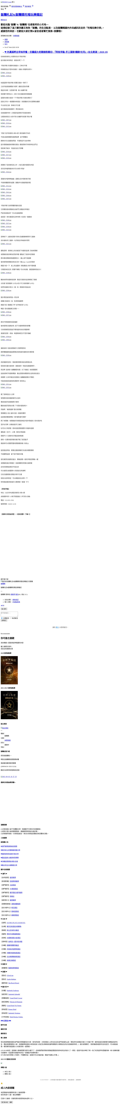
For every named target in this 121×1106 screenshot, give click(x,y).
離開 (11, 1102)
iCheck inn (10, 975)
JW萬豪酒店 (14, 889)
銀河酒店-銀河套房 (16, 892)
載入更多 (4, 609)
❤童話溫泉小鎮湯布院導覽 (10, 857)
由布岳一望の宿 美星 (15, 941)
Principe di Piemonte (16, 1002)
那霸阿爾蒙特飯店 (13, 945)
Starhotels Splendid (14, 994)
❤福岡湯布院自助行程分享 (10, 854)
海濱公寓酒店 (11, 960)
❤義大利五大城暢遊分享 (9, 865)
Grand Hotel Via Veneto (14, 1005)
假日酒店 (14, 907)
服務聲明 (78, 1079)
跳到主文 (4, 20)
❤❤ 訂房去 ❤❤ (6, 1021)
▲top (2, 605)
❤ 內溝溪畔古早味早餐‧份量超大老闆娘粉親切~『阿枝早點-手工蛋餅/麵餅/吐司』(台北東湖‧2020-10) (56, 52)
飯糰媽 (3, 584)
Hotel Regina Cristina (16, 1017)
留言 (17, 594)
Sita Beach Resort (13, 983)
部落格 (7, 42)
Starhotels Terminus (14, 1013)
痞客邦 (13, 594)
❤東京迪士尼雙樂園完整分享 (10, 850)
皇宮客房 (13, 877)
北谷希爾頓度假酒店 (13, 956)
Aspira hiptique (11, 979)
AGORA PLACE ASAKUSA (16, 923)
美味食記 (15, 600)
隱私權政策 (71, 1079)
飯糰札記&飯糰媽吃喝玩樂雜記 (22, 14)
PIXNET (46, 1079)
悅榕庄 (12, 896)
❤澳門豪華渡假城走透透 (9, 846)
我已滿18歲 (5, 1102)
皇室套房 (13, 900)
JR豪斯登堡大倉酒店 (14, 938)
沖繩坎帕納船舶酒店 (13, 953)
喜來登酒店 (15, 911)
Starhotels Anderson (13, 990)
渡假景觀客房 (15, 904)
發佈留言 (4, 620)
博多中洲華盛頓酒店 (13, 934)
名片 (6, 44)
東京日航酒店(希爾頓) (14, 926)
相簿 (6, 39)
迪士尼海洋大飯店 (13, 930)
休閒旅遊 (16, 36)
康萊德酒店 (15, 915)
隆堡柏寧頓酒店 (13, 968)
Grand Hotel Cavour (16, 998)
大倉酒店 (13, 885)
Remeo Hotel (12, 1009)
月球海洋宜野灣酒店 (13, 949)
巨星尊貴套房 (14, 881)
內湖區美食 (16, 602)
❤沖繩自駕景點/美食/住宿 (9, 861)
